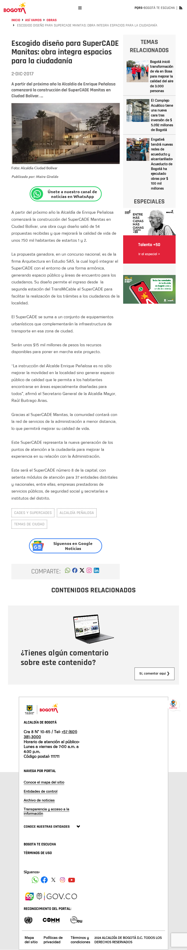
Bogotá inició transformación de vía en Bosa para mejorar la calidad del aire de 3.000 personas (161, 76)
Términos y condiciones (80, 939)
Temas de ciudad (29, 524)
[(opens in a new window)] (89, 571)
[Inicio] (14, 8)
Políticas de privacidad (53, 939)
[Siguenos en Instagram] (62, 879)
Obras (52, 20)
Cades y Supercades (33, 512)
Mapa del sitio (31, 939)
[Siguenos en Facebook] (35, 879)
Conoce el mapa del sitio (44, 782)
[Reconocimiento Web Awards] (76, 920)
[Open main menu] (80, 8)
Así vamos (33, 20)
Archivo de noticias (39, 800)
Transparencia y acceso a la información (46, 811)
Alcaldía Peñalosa (77, 512)
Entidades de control (40, 791)
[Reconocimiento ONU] (28, 920)
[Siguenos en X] (53, 879)
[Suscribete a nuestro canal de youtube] (71, 879)
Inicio (15, 20)
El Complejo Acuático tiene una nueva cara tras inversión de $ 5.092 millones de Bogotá (162, 115)
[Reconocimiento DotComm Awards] (51, 920)
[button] (67, 571)
